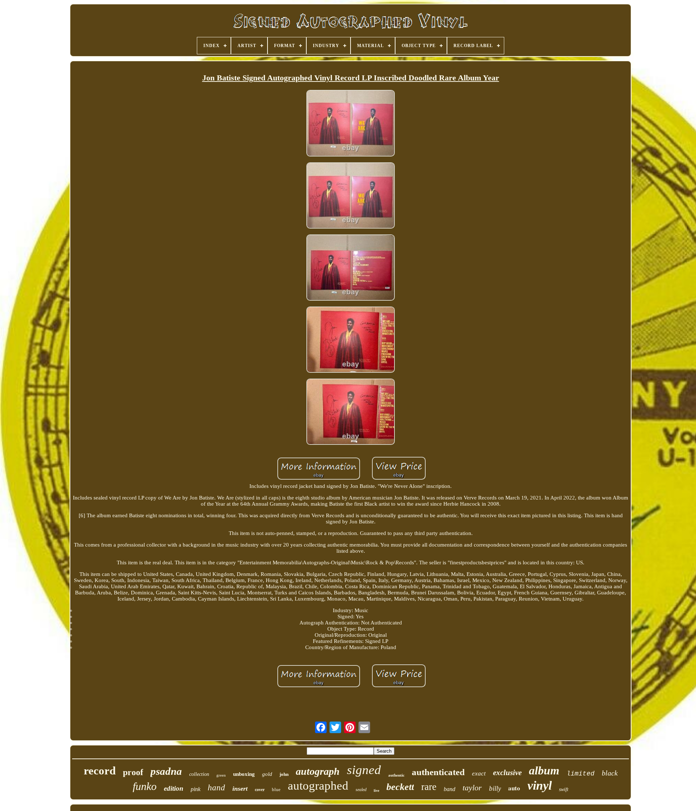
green (221, 775)
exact (479, 773)
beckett (400, 787)
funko (145, 786)
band (449, 789)
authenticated (438, 772)
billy (495, 788)
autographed (318, 785)
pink (195, 789)
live (376, 791)
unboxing (244, 774)
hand (216, 787)
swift (563, 789)
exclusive (507, 772)
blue (276, 789)
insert (240, 788)
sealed (361, 789)
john (284, 774)
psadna (166, 771)
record (100, 770)
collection (199, 774)
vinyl (539, 785)
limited (580, 773)
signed (364, 770)
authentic (396, 775)
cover (260, 789)
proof (133, 772)
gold (267, 774)
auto (514, 788)
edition (173, 788)
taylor (472, 787)
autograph (318, 771)
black (610, 773)
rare (428, 786)
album (544, 770)
